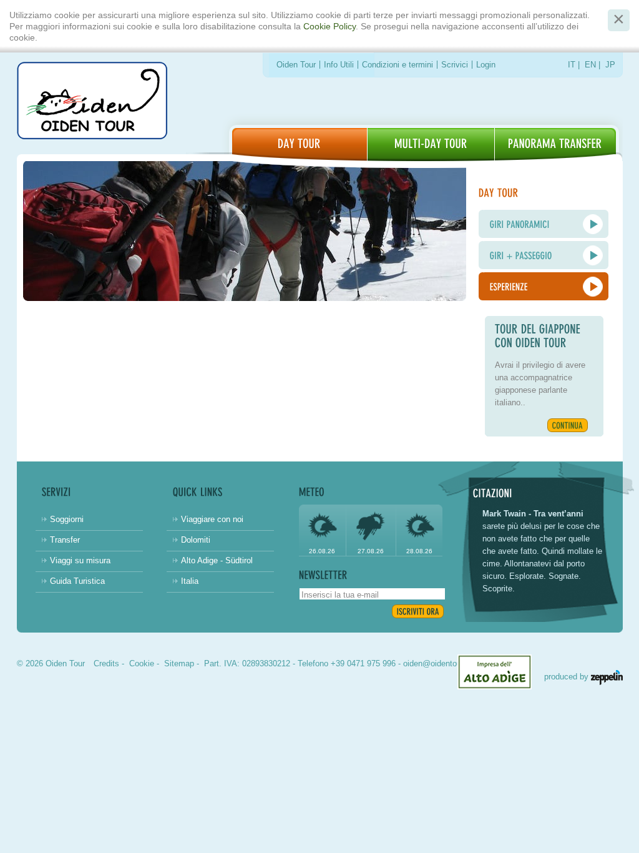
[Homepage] (92, 102)
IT (571, 64)
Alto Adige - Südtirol (217, 560)
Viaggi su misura (80, 560)
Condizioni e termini (397, 65)
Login (485, 65)
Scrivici (454, 65)
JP (610, 64)
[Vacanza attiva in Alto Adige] (555, 144)
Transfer (65, 540)
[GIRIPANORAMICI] (543, 224)
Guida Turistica (77, 581)
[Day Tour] (299, 144)
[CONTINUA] (567, 425)
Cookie (141, 663)
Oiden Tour (296, 65)
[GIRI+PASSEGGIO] (543, 255)
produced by (567, 676)
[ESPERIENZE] (543, 286)
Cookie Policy (329, 26)
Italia (189, 581)
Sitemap (179, 663)
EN (590, 64)
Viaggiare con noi (212, 519)
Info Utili (339, 65)
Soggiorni (67, 519)
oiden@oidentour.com (442, 663)
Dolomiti (195, 540)
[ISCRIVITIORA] (418, 611)
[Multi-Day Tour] (431, 144)
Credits (106, 663)
